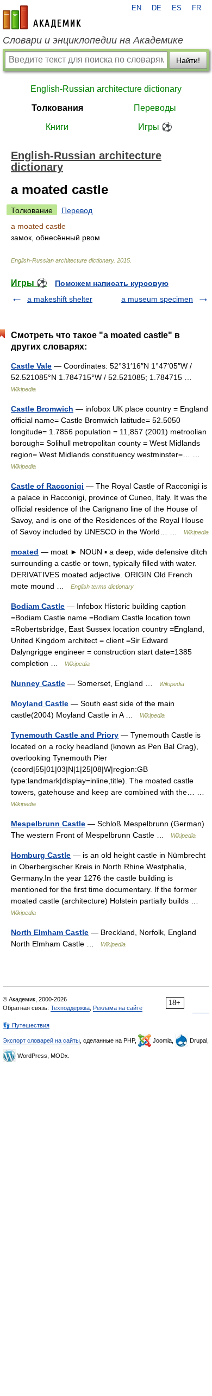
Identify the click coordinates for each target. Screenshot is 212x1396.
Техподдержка (70, 1008)
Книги (57, 127)
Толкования (57, 108)
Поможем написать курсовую (112, 283)
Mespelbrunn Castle (48, 823)
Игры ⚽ (155, 127)
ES (177, 8)
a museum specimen (157, 299)
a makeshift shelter (59, 299)
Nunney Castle (38, 683)
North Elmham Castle (50, 932)
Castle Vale (31, 366)
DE (156, 8)
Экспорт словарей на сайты (41, 1040)
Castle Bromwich (42, 408)
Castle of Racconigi (47, 486)
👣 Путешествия (26, 1025)
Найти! (188, 60)
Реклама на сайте (117, 1008)
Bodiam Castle (38, 606)
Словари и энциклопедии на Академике (93, 40)
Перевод (76, 210)
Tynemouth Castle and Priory (65, 735)
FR (196, 8)
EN (136, 8)
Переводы (155, 108)
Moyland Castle (39, 703)
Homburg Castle (41, 855)
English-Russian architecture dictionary (106, 89)
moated (25, 551)
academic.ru (42, 17)
